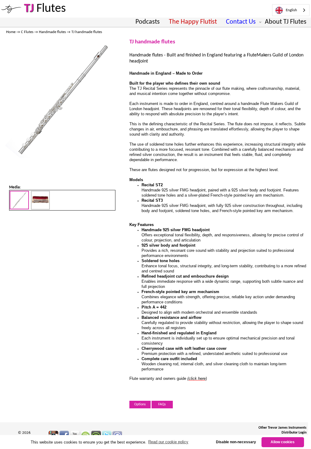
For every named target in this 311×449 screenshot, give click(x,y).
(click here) (197, 378)
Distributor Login (294, 432)
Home (10, 32)
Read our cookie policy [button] (168, 442)
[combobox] (290, 10)
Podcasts (147, 22)
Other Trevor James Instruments (282, 428)
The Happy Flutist (193, 22)
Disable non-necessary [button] (236, 442)
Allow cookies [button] (283, 442)
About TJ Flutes (285, 22)
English (291, 10)
